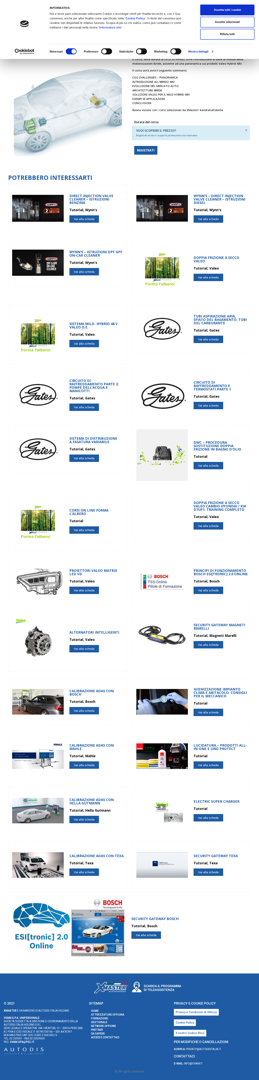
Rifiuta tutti (227, 34)
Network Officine (103, 1025)
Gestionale (99, 1022)
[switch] (106, 51)
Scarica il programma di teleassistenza (162, 988)
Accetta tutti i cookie (227, 9)
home (95, 1010)
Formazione (99, 1018)
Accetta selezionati (227, 22)
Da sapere (98, 1033)
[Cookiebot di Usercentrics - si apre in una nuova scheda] (24, 51)
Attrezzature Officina (107, 1014)
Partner (97, 1029)
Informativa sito (110, 27)
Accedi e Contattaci (105, 1037)
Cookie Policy (135, 18)
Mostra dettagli (198, 51)
